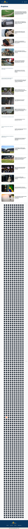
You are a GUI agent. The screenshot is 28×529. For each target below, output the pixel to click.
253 (8, 256)
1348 (18, 478)
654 (10, 337)
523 (8, 311)
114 (10, 227)
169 (20, 237)
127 (16, 229)
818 (18, 370)
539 (20, 313)
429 (20, 290)
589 (20, 323)
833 (8, 374)
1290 (22, 466)
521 (4, 311)
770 (22, 360)
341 (4, 274)
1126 (14, 433)
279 (20, 260)
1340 (22, 476)
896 (14, 386)
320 (22, 268)
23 (8, 209)
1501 (4, 511)
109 (20, 225)
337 (16, 272)
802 (6, 368)
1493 (8, 509)
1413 (8, 492)
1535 (12, 517)
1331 (4, 476)
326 (14, 270)
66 (14, 217)
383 (8, 282)
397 (16, 284)
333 (8, 272)
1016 (14, 411)
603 (8, 327)
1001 (4, 409)
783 (8, 364)
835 (12, 374)
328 (18, 270)
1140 (22, 435)
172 (6, 239)
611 (4, 329)
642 (6, 335)
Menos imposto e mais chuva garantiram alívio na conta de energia (20, 71)
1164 (10, 441)
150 (22, 233)
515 (12, 309)
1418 (18, 492)
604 (10, 327)
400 (22, 284)
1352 (6, 480)
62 (6, 217)
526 (14, 311)
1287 (16, 466)
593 (8, 325)
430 (22, 290)
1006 (14, 409)
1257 (16, 460)
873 (8, 382)
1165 (12, 441)
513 (8, 309)
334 (10, 272)
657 (16, 337)
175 (12, 239)
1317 (16, 472)
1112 (6, 431)
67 (16, 217)
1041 (4, 417)
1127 (16, 433)
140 (22, 231)
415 (12, 288)
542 (6, 315)
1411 (4, 492)
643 (8, 335)
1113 (8, 431)
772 (6, 362)
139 (20, 231)
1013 (8, 411)
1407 (16, 490)
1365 (12, 482)
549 (20, 315)
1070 (22, 421)
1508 (18, 511)
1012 (6, 411)
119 (20, 227)
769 (20, 360)
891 (4, 386)
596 (14, 325)
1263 (8, 462)
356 (14, 276)
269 (20, 258)
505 (12, 307)
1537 (16, 517)
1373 (8, 484)
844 (10, 376)
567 (16, 319)
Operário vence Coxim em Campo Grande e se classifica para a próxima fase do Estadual (20, 158)
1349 (20, 478)
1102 (6, 429)
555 (12, 317)
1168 (18, 441)
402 (6, 286)
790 (22, 364)
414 (10, 288)
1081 (4, 425)
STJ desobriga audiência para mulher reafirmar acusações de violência (20, 149)
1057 (16, 419)
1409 (20, 490)
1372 (6, 484)
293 (8, 264)
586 (14, 323)
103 (8, 225)
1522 (6, 515)
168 (18, 237)
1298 (18, 468)
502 (6, 307)
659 (20, 337)
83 (8, 221)
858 (18, 378)
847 (16, 376)
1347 (16, 478)
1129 (20, 433)
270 (22, 258)
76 (14, 219)
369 (20, 278)
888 (18, 384)
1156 (14, 439)
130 (22, 229)
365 (12, 278)
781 (4, 364)
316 (14, 268)
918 (18, 390)
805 (12, 368)
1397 (16, 488)
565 (12, 319)
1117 (16, 431)
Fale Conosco (11, 525)
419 (20, 288)
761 (4, 360)
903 (8, 388)
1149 (20, 437)
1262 (6, 462)
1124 (10, 433)
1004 (10, 409)
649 (20, 335)
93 (8, 223)
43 (8, 213)
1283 (8, 466)
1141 (4, 437)
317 (16, 268)
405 (12, 286)
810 (22, 368)
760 (22, 358)
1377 (16, 484)
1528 (18, 515)
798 (18, 366)
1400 (22, 488)
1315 (12, 472)
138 (18, 231)
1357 (16, 480)
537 (16, 313)
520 (22, 309)
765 (12, 360)
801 (4, 368)
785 (12, 364)
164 (10, 237)
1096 (14, 427)
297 (16, 264)
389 (20, 282)
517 (16, 309)
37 (16, 211)
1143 (8, 437)
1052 (6, 419)
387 (16, 282)
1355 (12, 480)
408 (18, 286)
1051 (4, 419)
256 (14, 256)
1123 (8, 433)
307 (16, 266)
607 (16, 327)
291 (4, 264)
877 (16, 382)
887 (16, 384)
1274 (10, 464)
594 (10, 325)
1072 (6, 423)
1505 (12, 511)
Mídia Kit (8, 525)
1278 (18, 464)
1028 (18, 413)
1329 (20, 474)
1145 (12, 437)
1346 (14, 478)
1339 (20, 476)
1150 (22, 437)
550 (22, 315)
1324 (10, 474)
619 (20, 329)
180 (22, 239)
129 (20, 229)
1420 (22, 492)
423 (8, 290)
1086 (14, 425)
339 (20, 272)
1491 (4, 509)
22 (6, 209)
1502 (6, 511)
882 (6, 384)
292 (6, 264)
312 (6, 268)
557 (16, 317)
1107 (16, 429)
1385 (12, 486)
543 (8, 315)
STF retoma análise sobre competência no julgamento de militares (20, 178)
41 (4, 213)
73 (8, 219)
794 (10, 366)
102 (6, 225)
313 (8, 268)
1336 (14, 476)
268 (18, 258)
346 (14, 274)
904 (10, 388)
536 (14, 313)
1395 (12, 488)
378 (18, 280)
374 (10, 280)
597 (16, 325)
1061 (4, 421)
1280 (22, 464)
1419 (20, 492)
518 (18, 309)
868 (18, 380)
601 (4, 327)
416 (14, 288)
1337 (16, 476)
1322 (6, 474)
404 (10, 286)
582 (6, 323)
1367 (16, 482)
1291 (4, 468)
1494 (10, 509)
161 (4, 237)
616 (14, 329)
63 (8, 217)
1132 (6, 435)
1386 (14, 486)
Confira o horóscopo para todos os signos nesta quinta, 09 (21, 129)
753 (8, 358)
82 (6, 221)
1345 (12, 478)
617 (16, 329)
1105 (12, 429)
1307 (16, 470)
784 (10, 364)
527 (16, 311)
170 (22, 237)
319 (20, 268)
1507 (16, 511)
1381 (4, 486)
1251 (4, 460)
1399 (20, 488)
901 (4, 388)
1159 (20, 439)
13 (8, 207)
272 (6, 260)
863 (8, 380)
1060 (22, 419)
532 (6, 313)
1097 (16, 427)
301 (4, 266)
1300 (22, 468)
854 (10, 378)
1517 (16, 513)
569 (20, 319)
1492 (6, 509)
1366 (14, 482)
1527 (16, 515)
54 (10, 215)
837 (16, 374)
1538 (18, 517)
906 (14, 388)
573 (8, 321)
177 (16, 239)
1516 (14, 513)
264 (10, 258)
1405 (12, 490)
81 (4, 221)
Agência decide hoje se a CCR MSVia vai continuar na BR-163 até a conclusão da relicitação (20, 90)
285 (12, 262)
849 (20, 376)
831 (4, 374)
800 (22, 366)
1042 (6, 417)
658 (18, 337)
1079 (20, 423)
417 (16, 288)
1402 (6, 490)
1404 (10, 490)
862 (6, 380)
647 (16, 335)
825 (12, 372)
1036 (14, 415)
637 (16, 333)
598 (18, 325)
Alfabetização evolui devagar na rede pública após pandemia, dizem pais (20, 139)
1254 (10, 460)
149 (20, 233)
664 (10, 339)
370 (22, 278)
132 (6, 231)
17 (16, 207)
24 (10, 209)
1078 (18, 423)
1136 (14, 435)
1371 (4, 484)
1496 (14, 509)
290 (22, 262)
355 (12, 276)
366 (14, 278)
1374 (10, 484)
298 (18, 264)
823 (8, 372)
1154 (10, 439)
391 (4, 284)
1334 (10, 476)
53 (8, 215)
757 (16, 358)
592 (6, 325)
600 (22, 325)
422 (6, 290)
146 (14, 233)
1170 (22, 441)
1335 (12, 476)
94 (10, 223)
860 (22, 378)
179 (20, 239)
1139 (20, 435)
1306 (14, 470)
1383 (8, 486)
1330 (22, 474)
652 (6, 337)
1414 (10, 492)
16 (14, 207)
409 (20, 286)
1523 (8, 515)
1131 (4, 435)
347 (16, 274)
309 (20, 266)
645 (12, 335)
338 (18, 272)
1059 (20, 419)
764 (10, 360)
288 (18, 262)
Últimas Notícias (19, 525)
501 (4, 307)
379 (20, 280)
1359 (20, 480)
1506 (14, 511)
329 (20, 270)
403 (8, 286)
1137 (16, 435)
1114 (10, 431)
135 (12, 231)
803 (8, 368)
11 (4, 207)
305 (12, 266)
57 (16, 215)
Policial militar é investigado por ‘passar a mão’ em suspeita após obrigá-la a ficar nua (20, 22)
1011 (4, 411)
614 (10, 329)
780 (22, 362)
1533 (8, 517)
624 (10, 331)
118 (18, 227)
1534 (10, 517)
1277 (16, 464)
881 (4, 384)
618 (18, 329)
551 (4, 317)
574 (10, 321)
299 (20, 264)
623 (8, 331)
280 (22, 260)
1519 (20, 513)
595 (12, 325)
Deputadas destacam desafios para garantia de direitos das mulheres (20, 168)
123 (8, 229)
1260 (22, 460)
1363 (8, 482)
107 (16, 225)
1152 (6, 439)
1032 (6, 415)
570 (22, 319)
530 (22, 311)
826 (14, 372)
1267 (16, 462)
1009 (20, 409)
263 (8, 258)
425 (12, 290)
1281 (4, 466)
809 (20, 368)
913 (8, 390)
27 (16, 209)
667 (16, 339)
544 (10, 315)
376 (14, 280)
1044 (10, 417)
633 (8, 333)
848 (18, 376)
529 (20, 311)
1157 (16, 439)
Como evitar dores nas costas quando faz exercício (20, 119)
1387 (16, 486)
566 (14, 319)
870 (22, 380)
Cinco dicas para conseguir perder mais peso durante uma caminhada (20, 197)
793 (8, 366)
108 (18, 225)
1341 (4, 478)
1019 (20, 411)
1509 (20, 511)
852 (6, 378)
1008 (18, 409)
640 (22, 333)
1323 (8, 474)
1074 (10, 423)
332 (6, 272)
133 (8, 231)
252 (6, 256)
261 (4, 258)
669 (20, 339)
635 (12, 333)
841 (4, 376)
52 (6, 215)
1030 (22, 413)
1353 (8, 480)
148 (18, 233)
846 (14, 376)
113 (8, 227)
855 (12, 378)
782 (6, 364)
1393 (8, 488)
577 (16, 321)
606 (14, 327)
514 (10, 309)
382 (6, 282)
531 (4, 313)
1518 (18, 513)
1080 (22, 423)
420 (22, 288)
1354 (10, 480)
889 (20, 384)
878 (18, 382)
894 (10, 386)
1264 (10, 462)
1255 (12, 460)
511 (4, 309)
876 (14, 382)
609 (20, 327)
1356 (14, 480)
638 (18, 333)
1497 (16, 509)
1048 (18, 417)
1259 (20, 460)
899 (20, 386)
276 (14, 260)
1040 (22, 415)
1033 (8, 415)
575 (12, 321)
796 (14, 366)
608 (18, 327)
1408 (18, 490)
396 (14, 284)
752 (6, 358)
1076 (14, 423)
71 (4, 219)
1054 (10, 419)
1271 (4, 464)
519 (20, 309)
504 (10, 307)
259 (20, 256)
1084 (10, 425)
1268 (18, 462)
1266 (14, 462)
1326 (14, 474)
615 (12, 329)
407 (16, 286)
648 (18, 335)
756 (14, 358)
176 (14, 239)
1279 (20, 464)
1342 (6, 478)
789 (20, 364)
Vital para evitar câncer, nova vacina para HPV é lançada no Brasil (20, 32)
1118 (18, 431)
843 (8, 376)
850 (22, 376)
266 (14, 258)
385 (12, 282)
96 (14, 223)
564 (10, 319)
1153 (8, 439)
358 (18, 276)
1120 (22, 431)
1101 (4, 429)
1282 (6, 466)
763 (8, 360)
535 (12, 313)
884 (10, 384)
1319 (20, 472)
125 (12, 229)
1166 (14, 441)
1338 (18, 476)
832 (6, 374)
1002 (6, 409)
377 (16, 280)
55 (12, 215)
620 (22, 329)
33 (8, 211)
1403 (8, 490)
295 (12, 264)
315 (12, 268)
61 (4, 217)
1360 (22, 480)
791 (4, 366)
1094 (10, 427)
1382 (6, 486)
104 (10, 225)
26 (14, 209)
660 (22, 337)
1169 (20, 441)
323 (8, 270)
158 (18, 235)
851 (4, 378)
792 (6, 366)
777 (16, 362)
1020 (22, 411)
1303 (8, 470)
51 (4, 215)
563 (8, 319)
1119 (20, 431)
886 (14, 384)
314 (10, 268)
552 (6, 317)
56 (14, 215)
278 (18, 260)
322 (6, 270)
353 (8, 276)
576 (14, 321)
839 (20, 374)
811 (4, 370)
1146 (14, 437)
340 (22, 272)
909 (20, 388)
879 (20, 382)
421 (4, 290)
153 (8, 235)
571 (4, 321)
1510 (22, 511)
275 (12, 260)
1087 (16, 425)
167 (16, 237)
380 (22, 280)
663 (8, 339)
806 (14, 368)
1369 (20, 482)
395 (12, 284)
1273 (8, 464)
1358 (18, 480)
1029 (20, 413)
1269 (20, 462)
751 (4, 358)
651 (4, 337)
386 (14, 282)
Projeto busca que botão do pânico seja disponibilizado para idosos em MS (20, 42)
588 (18, 323)
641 (4, 335)
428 (18, 290)
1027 (16, 413)
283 (8, 262)
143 (8, 233)
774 (10, 362)
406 (14, 286)
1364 (10, 482)
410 (22, 286)
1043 (8, 417)
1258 (18, 460)
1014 (10, 411)
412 (6, 288)
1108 (18, 429)
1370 (22, 482)
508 (18, 307)
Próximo (26, 361)
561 (4, 319)
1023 (8, 413)
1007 (16, 409)
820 (22, 370)
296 (14, 264)
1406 (14, 490)
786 (14, 364)
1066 (14, 421)
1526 (14, 515)
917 (16, 390)
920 (22, 390)
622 (6, 331)
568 (18, 319)
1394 (10, 488)
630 (22, 331)
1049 (20, 417)
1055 (12, 419)
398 (18, 284)
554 (10, 317)
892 (6, 386)
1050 (22, 417)
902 (6, 388)
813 (8, 370)
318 (18, 268)
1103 (8, 429)
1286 (14, 466)
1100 (22, 427)
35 (12, 211)
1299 (20, 468)
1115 (12, 431)
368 (18, 278)
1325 (12, 474)
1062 (6, 421)
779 (20, 362)
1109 (20, 429)
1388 (18, 486)
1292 (6, 468)
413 (8, 288)
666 (14, 339)
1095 (12, 427)
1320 (22, 472)
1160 (22, 439)
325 (12, 270)
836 (14, 374)
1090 (22, 425)
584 (10, 323)
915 (12, 390)
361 (4, 278)
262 (6, 258)
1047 (16, 417)
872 (6, 382)
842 (6, 376)
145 (12, 233)
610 (22, 327)
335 (12, 272)
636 (14, 333)
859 (20, 378)
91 (4, 223)
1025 (12, 413)
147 (16, 233)
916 (14, 390)
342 (6, 274)
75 (12, 219)
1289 (20, 466)
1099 (20, 427)
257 (16, 256)
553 (8, 317)
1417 (16, 492)
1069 (20, 421)
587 (16, 323)
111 (4, 227)
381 (4, 282)
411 (4, 288)
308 (18, 266)
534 (10, 313)
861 (4, 380)
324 (10, 270)
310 (22, 266)
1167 (16, 441)
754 (10, 358)
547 (16, 315)
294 (10, 264)
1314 (10, 472)
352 (6, 276)
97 (16, 223)
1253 (8, 460)
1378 (18, 484)
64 (10, 217)
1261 (4, 462)
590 (22, 323)
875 (12, 382)
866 (14, 380)
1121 (4, 433)
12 (6, 207)
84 (10, 221)
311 (4, 268)
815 (12, 370)
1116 (14, 431)
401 (4, 286)
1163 (8, 441)
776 (14, 362)
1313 (8, 472)
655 (12, 337)
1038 (18, 415)
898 (18, 386)
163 (8, 237)
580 (22, 321)
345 (12, 274)
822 (6, 372)
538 (18, 313)
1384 (10, 486)
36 (14, 211)
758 (18, 358)
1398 (18, 488)
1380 (22, 484)
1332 (6, 476)
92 (6, 223)
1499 (20, 509)
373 (8, 280)
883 (8, 384)
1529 (20, 515)
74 (10, 219)
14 (10, 207)
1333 (8, 476)
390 (22, 282)
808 (18, 368)
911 (4, 390)
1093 (8, 427)
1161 (4, 441)
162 (6, 237)
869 (20, 380)
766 (14, 360)
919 (20, 390)
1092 (6, 427)
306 (14, 266)
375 (12, 280)
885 (12, 384)
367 (16, 278)
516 (14, 309)
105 (12, 225)
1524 (10, 515)
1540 (22, 517)
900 (22, 386)
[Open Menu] (2, 2)
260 (22, 256)
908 (18, 388)
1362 (6, 482)
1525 (12, 515)
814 (10, 370)
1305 (12, 470)
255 (12, 256)
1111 (4, 431)
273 (8, 260)
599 (20, 325)
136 (14, 231)
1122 (6, 433)
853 (8, 378)
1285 (12, 466)
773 (8, 362)
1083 (8, 425)
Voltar (1, 361)
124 (10, 229)
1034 (10, 415)
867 (16, 380)
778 (18, 362)
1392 (6, 488)
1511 (4, 513)
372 (6, 280)
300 (22, 264)
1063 (8, 421)
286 (14, 262)
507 (16, 307)
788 (18, 364)
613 (8, 329)
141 (4, 233)
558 (18, 317)
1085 (12, 425)
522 (6, 311)
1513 (8, 513)
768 (18, 360)
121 (4, 229)
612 (6, 329)
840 (22, 374)
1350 (22, 478)
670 (22, 339)
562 (6, 319)
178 (18, 239)
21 (4, 209)
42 (6, 213)
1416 (14, 492)
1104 (10, 429)
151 (4, 235)
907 (16, 388)
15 (12, 207)
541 (4, 315)
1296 (14, 468)
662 (6, 339)
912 (6, 390)
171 (4, 239)
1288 (18, 466)
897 (16, 386)
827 (16, 372)
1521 (4, 515)
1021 (4, 413)
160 (22, 235)
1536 (14, 517)
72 (6, 219)
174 (10, 239)
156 (14, 235)
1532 (6, 517)
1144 (10, 437)
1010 (22, 409)
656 (14, 337)
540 (22, 313)
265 (12, 258)
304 (10, 266)
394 (10, 284)
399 (20, 284)
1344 (10, 478)
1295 (12, 468)
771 (4, 362)
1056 (14, 419)
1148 (18, 437)
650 (22, 335)
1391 (4, 488)
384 (10, 282)
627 (16, 331)
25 (12, 209)
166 (14, 237)
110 (22, 225)
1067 (16, 421)
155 (12, 235)
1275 (12, 464)
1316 (14, 472)
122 (6, 229)
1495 (12, 509)
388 (18, 282)
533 (8, 313)
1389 (20, 486)
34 (10, 211)
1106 (14, 429)
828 (18, 372)
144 (10, 233)
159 (20, 235)
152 (6, 235)
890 (22, 384)
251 (4, 256)
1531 (4, 517)
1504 (10, 511)
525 (12, 311)
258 (18, 256)
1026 (14, 413)
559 (20, 317)
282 (6, 262)
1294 (10, 468)
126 (14, 229)
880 (22, 382)
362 (6, 278)
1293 (8, 468)
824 (10, 372)
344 (10, 274)
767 (16, 360)
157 (16, 235)
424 (10, 290)
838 (18, 374)
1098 (18, 427)
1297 (16, 468)
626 (14, 331)
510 (22, 307)
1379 (20, 484)
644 (10, 335)
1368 (18, 482)
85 (12, 221)
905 (12, 388)
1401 (4, 490)
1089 (20, 425)
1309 (20, 470)
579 (20, 321)
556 (14, 317)
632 (6, 333)
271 (4, 260)
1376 (14, 484)
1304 (10, 470)
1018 (18, 411)
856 (14, 378)
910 (22, 388)
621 (4, 331)
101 (4, 225)
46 (14, 213)
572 (6, 321)
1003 (8, 409)
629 (20, 331)
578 (18, 321)
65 (12, 217)
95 (12, 223)
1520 (22, 513)
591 (4, 325)
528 (18, 311)
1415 (12, 492)
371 (4, 280)
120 (22, 227)
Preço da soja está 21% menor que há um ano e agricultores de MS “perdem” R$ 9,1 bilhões (20, 81)
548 (18, 315)
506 (14, 307)
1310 (22, 470)
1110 (22, 429)
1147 (16, 437)
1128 (18, 433)
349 (20, 274)
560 (22, 317)
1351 (4, 480)
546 (14, 315)
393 (8, 284)
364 (10, 278)
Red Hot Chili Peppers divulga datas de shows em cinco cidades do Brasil (20, 51)
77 (16, 219)
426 (14, 290)
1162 (6, 441)
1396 (14, 488)
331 (4, 272)
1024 (10, 413)
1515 (12, 513)
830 (22, 372)
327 (16, 270)
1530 (22, 515)
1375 (12, 484)
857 (16, 378)
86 (14, 221)
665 (12, 339)
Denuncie (15, 525)
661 (4, 339)
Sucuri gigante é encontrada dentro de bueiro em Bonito (19, 100)
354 (10, 276)
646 (14, 335)
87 (16, 221)
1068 (18, 421)
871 (4, 382)
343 (8, 274)
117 (16, 227)
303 (8, 266)
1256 (14, 460)
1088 (18, 425)
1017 (16, 411)
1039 (20, 415)
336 (14, 272)
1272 (6, 464)
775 (12, 362)
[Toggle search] (22, 2)
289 (20, 262)
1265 (12, 462)
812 (6, 370)
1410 (22, 490)
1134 (10, 435)
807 (16, 368)
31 (4, 211)
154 (10, 235)
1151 (4, 439)
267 (16, 258)
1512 (6, 513)
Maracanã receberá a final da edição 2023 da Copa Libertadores (20, 187)
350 (22, 274)
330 (22, 270)
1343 (8, 478)
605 (12, 327)
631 (4, 333)
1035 (12, 415)
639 (20, 333)
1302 (6, 470)
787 (16, 364)
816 (14, 370)
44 (10, 213)
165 (12, 237)
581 (4, 323)
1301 (4, 470)
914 (10, 390)
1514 (10, 513)
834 (10, 374)
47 (16, 213)
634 (10, 333)
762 (6, 360)
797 (16, 366)
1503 (8, 511)
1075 (12, 423)
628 (18, 331)
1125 (12, 433)
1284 (10, 466)
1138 (18, 435)
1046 (14, 417)
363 (8, 278)
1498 (18, 509)
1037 (16, 415)
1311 (4, 472)
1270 (22, 462)
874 (10, 382)
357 (16, 276)
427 (16, 290)
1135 (12, 435)
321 (4, 270)
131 (4, 231)
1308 (18, 470)
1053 (8, 419)
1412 (6, 492)
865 (12, 380)
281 (4, 262)
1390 (22, 486)
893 (8, 386)
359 (20, 276)
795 (12, 366)
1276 (14, 464)
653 (8, 337)
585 (12, 323)
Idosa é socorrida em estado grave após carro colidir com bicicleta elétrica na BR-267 (19, 61)
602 (6, 327)
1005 (12, 409)
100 (22, 223)
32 (6, 211)
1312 (6, 472)
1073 (8, 423)
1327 (16, 474)
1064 (10, 421)
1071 (4, 423)
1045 (12, 417)
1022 (6, 413)
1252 (6, 460)
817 (16, 370)
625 (12, 331)
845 (12, 376)
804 (10, 368)
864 (10, 380)
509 (20, 307)
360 (22, 276)
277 (16, 260)
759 (20, 358)
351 (4, 276)
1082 (6, 425)
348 (18, 274)
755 (12, 358)
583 (8, 323)
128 (18, 229)
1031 (4, 415)
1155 (12, 439)
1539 (20, 517)
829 (20, 372)
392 (6, 284)
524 (10, 311)
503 (8, 307)
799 (20, 366)
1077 (16, 423)
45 (12, 213)
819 (20, 370)
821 (4, 372)
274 (10, 260)
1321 (4, 474)
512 (6, 309)
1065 (12, 421)
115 (12, 227)
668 (18, 339)
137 (16, 231)
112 (6, 227)
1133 (8, 435)
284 (10, 262)
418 (18, 288)
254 (10, 256)
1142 (6, 437)
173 (8, 239)
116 (14, 227)
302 (6, 266)
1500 (22, 509)
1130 (22, 433)
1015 (12, 411)
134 (10, 231)
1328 (18, 474)
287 (16, 262)
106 (14, 225)
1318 (18, 472)
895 (12, 386)
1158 (18, 439)
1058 (18, 419)
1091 (4, 427)
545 (12, 315)
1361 (4, 482)
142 (6, 233)
